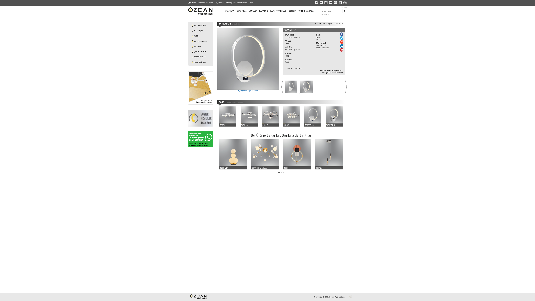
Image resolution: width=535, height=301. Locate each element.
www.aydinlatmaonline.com (332, 72)
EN (345, 7)
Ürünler (322, 23)
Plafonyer (198, 30)
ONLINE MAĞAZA (305, 11)
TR (342, 7)
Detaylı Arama (324, 14)
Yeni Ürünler (199, 56)
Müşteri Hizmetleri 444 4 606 (201, 2)
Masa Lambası (200, 41)
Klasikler (197, 46)
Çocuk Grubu (199, 51)
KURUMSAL (241, 11)
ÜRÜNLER (253, 11)
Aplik (195, 36)
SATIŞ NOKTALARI (278, 11)
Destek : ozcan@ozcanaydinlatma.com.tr (235, 2)
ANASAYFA (229, 11)
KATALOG (263, 11)
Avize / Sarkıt (199, 25)
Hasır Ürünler (199, 62)
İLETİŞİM (292, 11)
